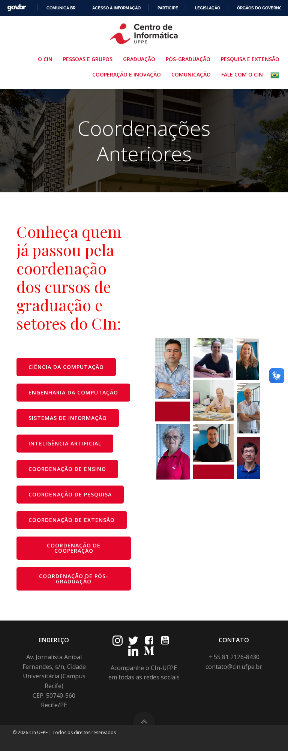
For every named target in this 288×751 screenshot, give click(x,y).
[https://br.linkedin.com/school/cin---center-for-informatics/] (133, 651)
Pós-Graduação (188, 59)
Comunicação (191, 74)
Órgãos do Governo (259, 7)
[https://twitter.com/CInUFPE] (133, 641)
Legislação (207, 7)
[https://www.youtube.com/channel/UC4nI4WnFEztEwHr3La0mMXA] (165, 641)
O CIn (45, 59)
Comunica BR (60, 7)
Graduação (139, 59)
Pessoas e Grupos (87, 59)
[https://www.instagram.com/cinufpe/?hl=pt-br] (117, 641)
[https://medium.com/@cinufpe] (149, 651)
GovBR (16, 7)
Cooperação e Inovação (126, 74)
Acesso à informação (116, 7)
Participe (168, 7)
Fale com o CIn (242, 74)
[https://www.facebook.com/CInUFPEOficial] (149, 641)
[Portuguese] (276, 74)
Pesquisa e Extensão (250, 59)
